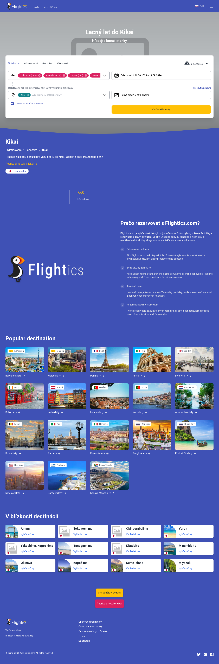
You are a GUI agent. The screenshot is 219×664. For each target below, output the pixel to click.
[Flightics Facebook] (212, 654)
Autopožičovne (50, 7)
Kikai (44, 150)
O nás (82, 636)
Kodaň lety (53, 412)
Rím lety (137, 375)
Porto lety (138, 412)
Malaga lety (54, 375)
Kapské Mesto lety (100, 493)
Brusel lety (11, 453)
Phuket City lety (183, 453)
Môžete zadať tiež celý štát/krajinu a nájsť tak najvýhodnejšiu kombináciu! (40, 88)
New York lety (12, 493)
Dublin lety (11, 412)
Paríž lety (95, 375)
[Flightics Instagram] (205, 654)
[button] (211, 6)
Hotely (36, 7)
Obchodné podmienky (90, 621)
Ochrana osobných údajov (93, 631)
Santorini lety (55, 493)
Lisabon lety (97, 412)
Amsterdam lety (184, 412)
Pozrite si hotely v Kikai (19, 163)
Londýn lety (181, 375)
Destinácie (84, 641)
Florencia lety (97, 453)
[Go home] (16, 622)
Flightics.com (13, 150)
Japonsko (31, 150)
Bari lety (52, 453)
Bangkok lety (140, 453)
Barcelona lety (13, 375)
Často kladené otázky (90, 626)
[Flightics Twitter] (199, 654)
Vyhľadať (26, 534)
